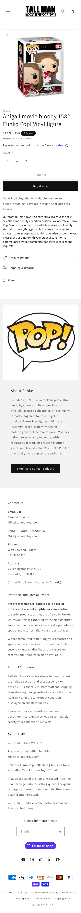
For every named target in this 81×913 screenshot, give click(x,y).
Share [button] (11, 280)
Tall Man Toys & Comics (25, 892)
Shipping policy (61, 898)
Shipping (7, 138)
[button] (8, 11)
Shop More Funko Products (35, 468)
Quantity (8, 153)
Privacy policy (22, 898)
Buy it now (40, 186)
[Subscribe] (60, 831)
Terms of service (41, 898)
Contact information (42, 904)
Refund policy (69, 892)
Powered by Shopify (48, 892)
